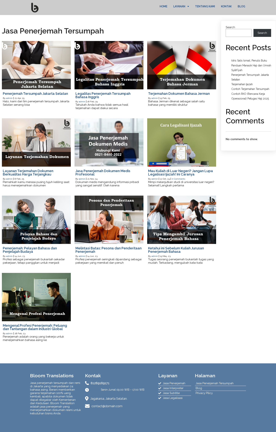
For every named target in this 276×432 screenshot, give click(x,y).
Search (230, 27)
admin (9, 98)
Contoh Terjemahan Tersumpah (250, 88)
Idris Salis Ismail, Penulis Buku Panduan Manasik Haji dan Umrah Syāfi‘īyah (251, 65)
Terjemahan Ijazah (242, 84)
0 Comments (178, 179)
